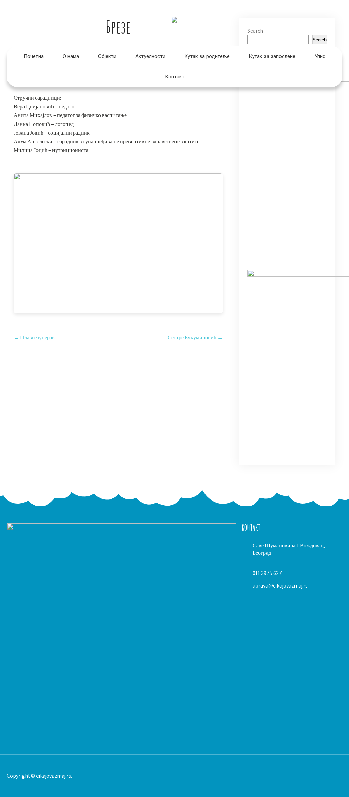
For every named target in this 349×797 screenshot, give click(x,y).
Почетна (34, 56)
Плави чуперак (34, 337)
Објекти (107, 56)
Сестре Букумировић (195, 337)
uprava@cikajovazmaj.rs (280, 585)
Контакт (174, 77)
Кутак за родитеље (207, 56)
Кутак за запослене (272, 56)
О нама (71, 56)
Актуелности (150, 56)
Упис (320, 56)
